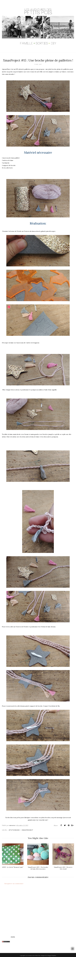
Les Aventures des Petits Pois (32, 955)
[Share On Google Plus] (72, 825)
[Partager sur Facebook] (61, 825)
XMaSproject (27, 830)
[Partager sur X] (64, 825)
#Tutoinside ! (14, 830)
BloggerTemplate (51, 955)
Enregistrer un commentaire (13, 883)
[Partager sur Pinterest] (68, 825)
